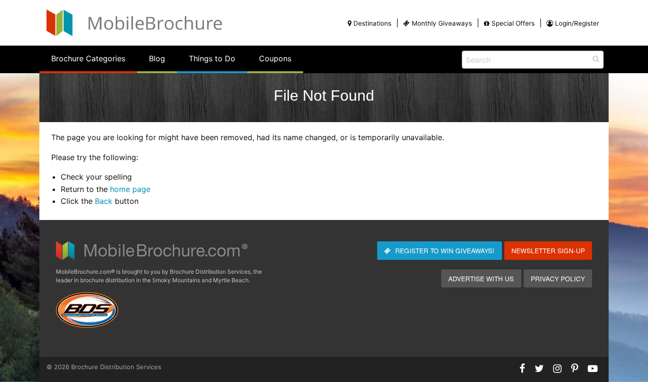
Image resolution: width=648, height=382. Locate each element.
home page (130, 189)
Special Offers (513, 23)
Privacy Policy (558, 278)
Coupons (275, 58)
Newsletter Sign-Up (548, 250)
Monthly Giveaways (442, 23)
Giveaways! (444, 250)
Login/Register (577, 23)
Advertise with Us (481, 278)
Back (103, 201)
